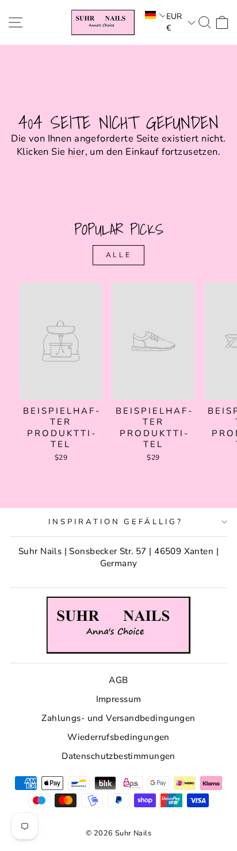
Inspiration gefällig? (115, 522)
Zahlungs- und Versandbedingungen (118, 718)
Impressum (119, 699)
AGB (118, 680)
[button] (154, 15)
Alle (118, 255)
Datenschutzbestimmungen (118, 756)
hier (76, 151)
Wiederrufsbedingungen (118, 737)
